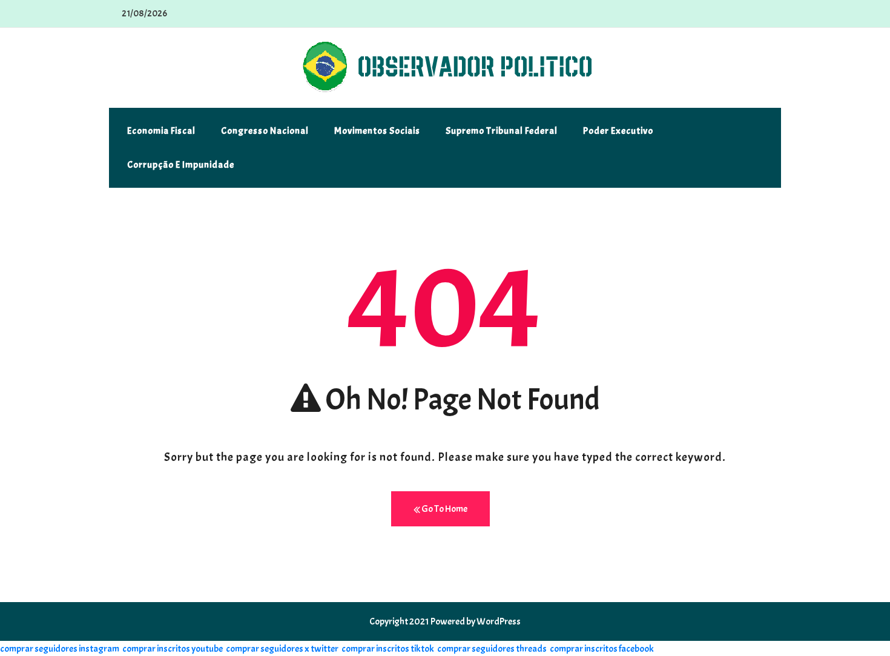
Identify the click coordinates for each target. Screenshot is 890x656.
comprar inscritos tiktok (387, 649)
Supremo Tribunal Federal (502, 131)
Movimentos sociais (377, 131)
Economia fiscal (161, 131)
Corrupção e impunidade (180, 165)
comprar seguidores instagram (59, 649)
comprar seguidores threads (492, 649)
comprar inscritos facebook (602, 649)
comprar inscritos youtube (172, 649)
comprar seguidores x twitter (282, 649)
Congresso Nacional (265, 131)
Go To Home (443, 509)
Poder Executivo (618, 131)
